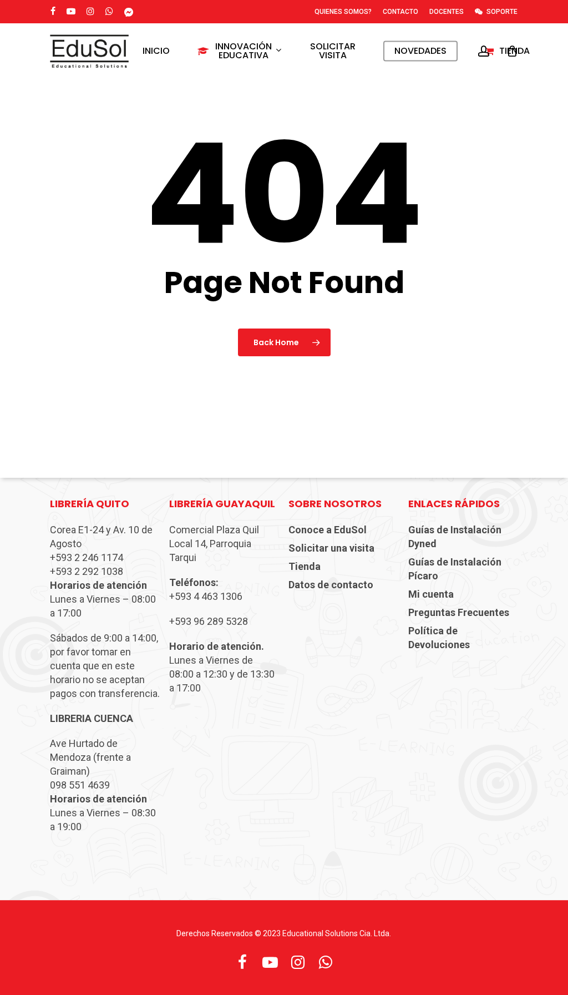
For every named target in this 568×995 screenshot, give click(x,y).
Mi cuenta (431, 594)
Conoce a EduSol (327, 530)
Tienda (304, 566)
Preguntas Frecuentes (458, 612)
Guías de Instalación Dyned (454, 536)
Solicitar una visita (331, 548)
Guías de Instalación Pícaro (454, 569)
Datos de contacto (330, 584)
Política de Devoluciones (439, 637)
